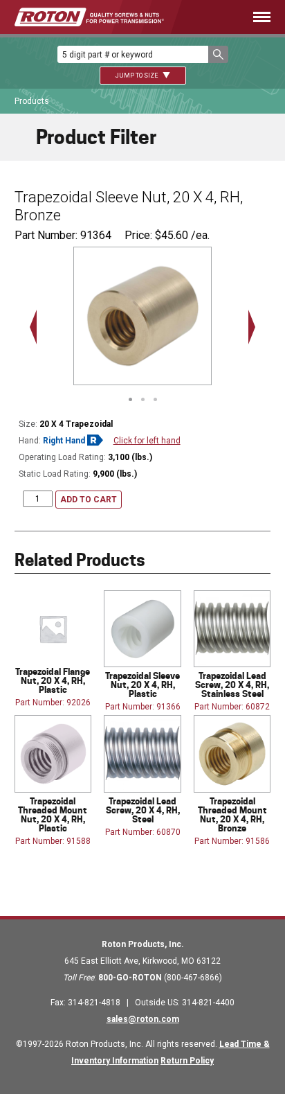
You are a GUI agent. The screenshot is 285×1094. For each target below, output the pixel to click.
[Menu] (238, 17)
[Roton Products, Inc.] (89, 17)
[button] (218, 54)
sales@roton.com (143, 1019)
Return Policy (187, 1061)
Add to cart (88, 499)
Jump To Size (137, 75)
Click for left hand (147, 440)
